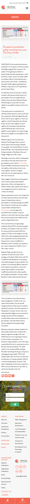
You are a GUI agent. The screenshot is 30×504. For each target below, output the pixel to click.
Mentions (5, 440)
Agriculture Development (19, 424)
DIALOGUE (5, 444)
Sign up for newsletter (22, 502)
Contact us (23, 3)
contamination (5, 210)
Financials (4, 423)
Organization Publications (5, 470)
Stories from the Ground (6, 483)
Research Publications (4, 464)
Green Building (5, 478)
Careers (11, 3)
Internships (15, 3)
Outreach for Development (19, 442)
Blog (20, 3)
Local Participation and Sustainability (20, 430)
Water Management (21, 419)
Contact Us (6, 492)
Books (3, 475)
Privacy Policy (5, 436)
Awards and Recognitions (5, 428)
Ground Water (22, 163)
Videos (3, 488)
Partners (3, 432)
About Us (4, 419)
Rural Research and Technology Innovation (20, 449)
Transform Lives (21, 436)
